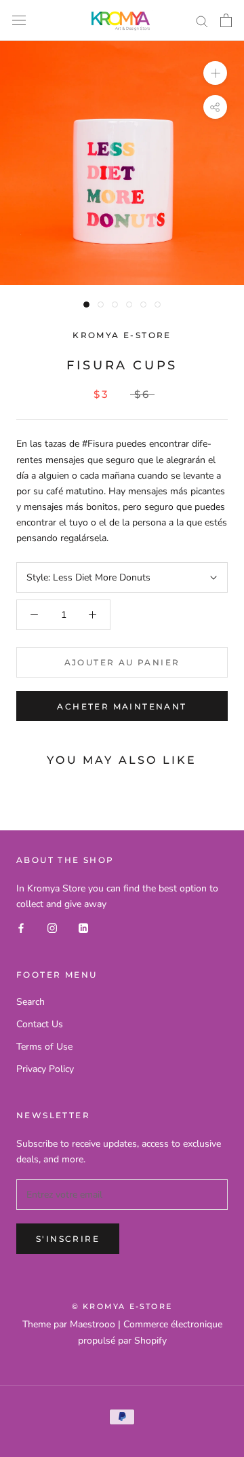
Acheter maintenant (121, 706)
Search (30, 1001)
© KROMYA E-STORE (122, 1306)
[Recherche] (202, 20)
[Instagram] (52, 927)
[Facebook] (21, 927)
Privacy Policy (45, 1069)
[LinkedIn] (83, 927)
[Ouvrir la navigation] (19, 21)
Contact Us (39, 1024)
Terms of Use (44, 1046)
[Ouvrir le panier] (226, 20)
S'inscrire (68, 1239)
